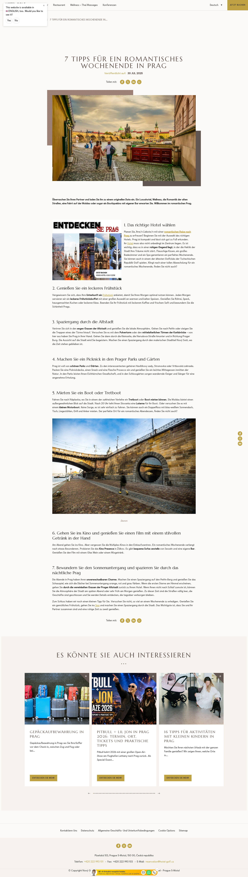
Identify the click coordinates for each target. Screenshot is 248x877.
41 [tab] (150, 793)
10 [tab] (106, 793)
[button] (216, 5)
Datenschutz (87, 831)
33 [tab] (139, 793)
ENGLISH (13, 11)
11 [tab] (107, 793)
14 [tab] (112, 793)
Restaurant (59, 5)
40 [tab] (149, 793)
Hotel (130, 243)
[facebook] (122, 82)
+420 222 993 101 (93, 862)
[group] (57, 729)
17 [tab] (116, 793)
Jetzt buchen (237, 5)
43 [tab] (153, 793)
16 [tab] (114, 793)
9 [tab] (105, 793)
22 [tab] (123, 793)
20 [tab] (120, 793)
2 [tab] (95, 793)
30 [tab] (134, 793)
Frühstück (108, 295)
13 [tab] (110, 793)
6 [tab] (100, 793)
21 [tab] (122, 793)
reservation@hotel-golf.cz (160, 862)
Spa (97, 605)
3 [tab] (96, 793)
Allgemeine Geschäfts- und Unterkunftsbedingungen (126, 831)
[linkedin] (133, 82)
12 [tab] (109, 793)
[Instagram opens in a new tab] (240, 438)
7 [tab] (102, 793)
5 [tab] (99, 793)
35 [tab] (141, 793)
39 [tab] (147, 793)
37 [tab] (144, 793)
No (16, 20)
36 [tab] (143, 793)
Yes (9, 20)
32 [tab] (137, 793)
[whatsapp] (139, 82)
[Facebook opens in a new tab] (240, 433)
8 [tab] (103, 793)
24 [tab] (126, 793)
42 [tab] (151, 793)
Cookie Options (166, 831)
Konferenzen (109, 5)
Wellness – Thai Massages (84, 5)
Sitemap (183, 831)
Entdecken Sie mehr (43, 778)
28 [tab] (132, 793)
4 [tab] (97, 793)
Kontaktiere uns (68, 831)
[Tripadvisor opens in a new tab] (240, 443)
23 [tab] (124, 793)
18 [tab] (117, 793)
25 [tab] (127, 793)
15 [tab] (113, 793)
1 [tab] (93, 793)
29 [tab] (133, 793)
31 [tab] (136, 793)
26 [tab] (129, 793)
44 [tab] (154, 793)
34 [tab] (140, 793)
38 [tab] (146, 793)
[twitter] (128, 82)
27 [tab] (130, 793)
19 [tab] (119, 793)
